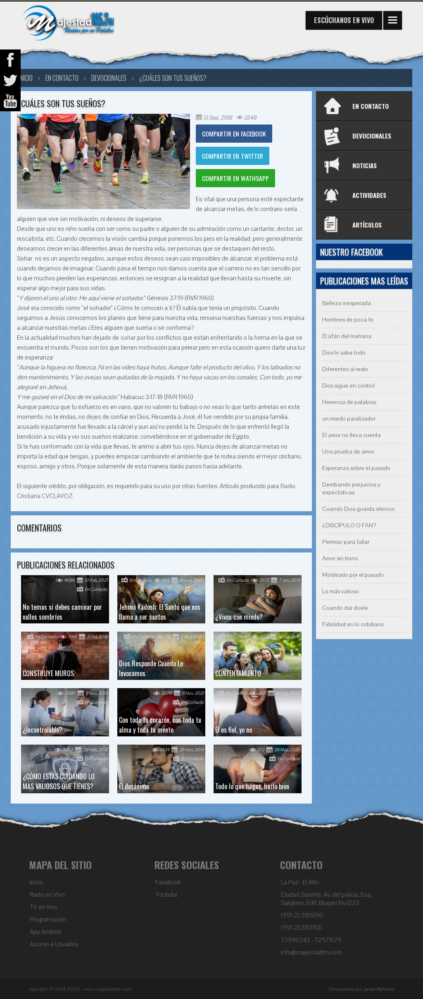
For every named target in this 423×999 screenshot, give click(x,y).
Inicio (36, 882)
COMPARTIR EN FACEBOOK (234, 134)
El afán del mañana (346, 336)
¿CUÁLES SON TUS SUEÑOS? (173, 78)
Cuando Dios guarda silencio (358, 509)
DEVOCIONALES (371, 135)
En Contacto (61, 78)
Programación (48, 919)
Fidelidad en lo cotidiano (353, 624)
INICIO (26, 78)
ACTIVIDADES (369, 195)
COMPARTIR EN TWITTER (232, 156)
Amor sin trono (340, 558)
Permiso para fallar (345, 542)
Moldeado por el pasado (353, 575)
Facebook (168, 882)
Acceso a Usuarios (54, 944)
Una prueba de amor (348, 452)
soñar (128, 338)
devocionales (108, 78)
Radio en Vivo (47, 895)
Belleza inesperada (346, 303)
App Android (45, 932)
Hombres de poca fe (347, 320)
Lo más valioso (340, 591)
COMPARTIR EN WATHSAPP (235, 178)
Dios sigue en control (348, 386)
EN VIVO (344, 20)
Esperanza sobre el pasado (356, 468)
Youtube (166, 895)
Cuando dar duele (345, 608)
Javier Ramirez (378, 989)
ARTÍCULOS (367, 224)
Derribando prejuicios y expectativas (351, 488)
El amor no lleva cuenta (351, 435)
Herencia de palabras (349, 402)
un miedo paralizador (348, 419)
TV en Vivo (43, 907)
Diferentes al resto (345, 369)
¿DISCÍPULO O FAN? (349, 525)
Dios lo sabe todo (344, 353)
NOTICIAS (364, 165)
